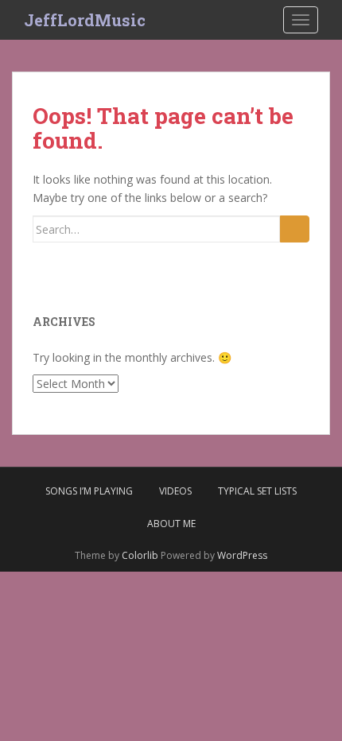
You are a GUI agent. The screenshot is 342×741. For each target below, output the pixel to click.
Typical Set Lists (257, 491)
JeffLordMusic (85, 20)
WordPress (242, 555)
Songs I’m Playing (89, 491)
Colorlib (140, 555)
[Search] (294, 228)
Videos (175, 491)
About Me (171, 523)
